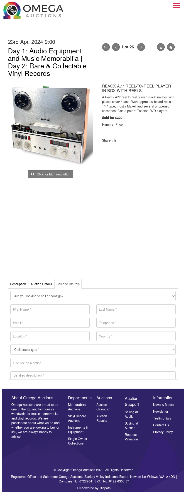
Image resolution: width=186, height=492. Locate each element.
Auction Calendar (103, 406)
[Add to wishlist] (171, 47)
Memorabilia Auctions (77, 406)
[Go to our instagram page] (143, 140)
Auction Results (101, 418)
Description (18, 284)
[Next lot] (141, 47)
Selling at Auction (131, 414)
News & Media (163, 404)
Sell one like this (68, 284)
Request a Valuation (132, 436)
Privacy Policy (163, 432)
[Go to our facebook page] (15, 444)
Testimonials (162, 418)
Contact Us (161, 425)
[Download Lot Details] (161, 47)
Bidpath (105, 488)
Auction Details (41, 284)
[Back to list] (106, 47)
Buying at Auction (131, 425)
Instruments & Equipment (78, 429)
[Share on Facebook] (124, 140)
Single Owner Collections (77, 440)
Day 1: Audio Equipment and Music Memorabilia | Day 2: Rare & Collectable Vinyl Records (47, 62)
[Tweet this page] (133, 140)
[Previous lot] (116, 47)
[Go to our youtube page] (34, 444)
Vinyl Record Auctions (77, 418)
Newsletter (160, 411)
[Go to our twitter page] (25, 444)
